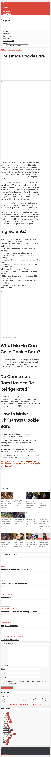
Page (5, 5)
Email (3, 673)
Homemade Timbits (8, 598)
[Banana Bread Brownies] (5, 634)
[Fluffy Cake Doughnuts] (5, 620)
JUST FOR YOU (8, 41)
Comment (4, 665)
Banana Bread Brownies (10, 640)
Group (5, 3)
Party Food (7, 36)
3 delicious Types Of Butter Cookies (14, 583)
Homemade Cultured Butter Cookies (15, 569)
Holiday (6, 38)
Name (4, 669)
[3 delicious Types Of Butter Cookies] (5, 578)
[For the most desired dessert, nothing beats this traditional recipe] (5, 606)
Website (4, 677)
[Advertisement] (12, 70)
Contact (6, 7)
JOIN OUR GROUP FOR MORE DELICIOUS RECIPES (25, 704)
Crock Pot (6, 43)
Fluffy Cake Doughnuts (9, 626)
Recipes (6, 31)
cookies (3, 49)
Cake (2, 608)
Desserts (6, 34)
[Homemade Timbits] (5, 592)
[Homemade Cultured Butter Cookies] (5, 563)
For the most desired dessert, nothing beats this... (19, 612)
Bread (2, 636)
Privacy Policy (8, 752)
